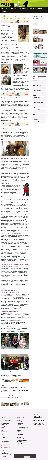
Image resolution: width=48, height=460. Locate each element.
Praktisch (35, 116)
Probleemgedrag (36, 87)
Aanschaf (35, 80)
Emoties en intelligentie (38, 102)
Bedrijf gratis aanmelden (38, 417)
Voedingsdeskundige (21, 428)
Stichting (18, 431)
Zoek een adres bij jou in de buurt (22, 8)
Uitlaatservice (20, 435)
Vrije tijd (18, 420)
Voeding (35, 119)
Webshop (19, 424)
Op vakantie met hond (21, 438)
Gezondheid (35, 95)
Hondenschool (20, 423)
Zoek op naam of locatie (22, 414)
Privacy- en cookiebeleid (6, 454)
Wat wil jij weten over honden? (39, 77)
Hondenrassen (36, 107)
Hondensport (36, 109)
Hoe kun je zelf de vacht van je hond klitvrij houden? (15, 287)
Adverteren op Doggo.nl (38, 423)
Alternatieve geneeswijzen (22, 427)
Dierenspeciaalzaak (21, 426)
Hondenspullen (36, 104)
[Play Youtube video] (15, 362)
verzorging (16, 397)
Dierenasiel (19, 421)
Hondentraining (36, 90)
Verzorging (8, 397)
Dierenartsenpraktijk (21, 417)
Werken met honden (37, 121)
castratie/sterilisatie (17, 180)
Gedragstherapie (20, 430)
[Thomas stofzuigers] (15, 380)
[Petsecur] (15, 21)
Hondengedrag (36, 85)
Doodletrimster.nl (19, 297)
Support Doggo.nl (4, 453)
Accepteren (27, 457)
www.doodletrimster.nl (6, 391)
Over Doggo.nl (4, 452)
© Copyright (3, 456)
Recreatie (35, 112)
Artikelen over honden (9, 8)
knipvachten (11, 28)
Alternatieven (36, 97)
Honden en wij (36, 114)
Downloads (3, 11)
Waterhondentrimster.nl (5, 298)
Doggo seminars (33, 8)
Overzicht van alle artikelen (38, 21)
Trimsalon (19, 437)
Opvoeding (35, 83)
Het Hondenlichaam (37, 100)
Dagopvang (19, 443)
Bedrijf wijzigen (36, 419)
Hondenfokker (20, 434)
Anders (18, 433)
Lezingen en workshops (6, 414)
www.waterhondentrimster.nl (22, 390)
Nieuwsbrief (40, 8)
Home (2, 8)
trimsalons (9, 376)
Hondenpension (20, 418)
